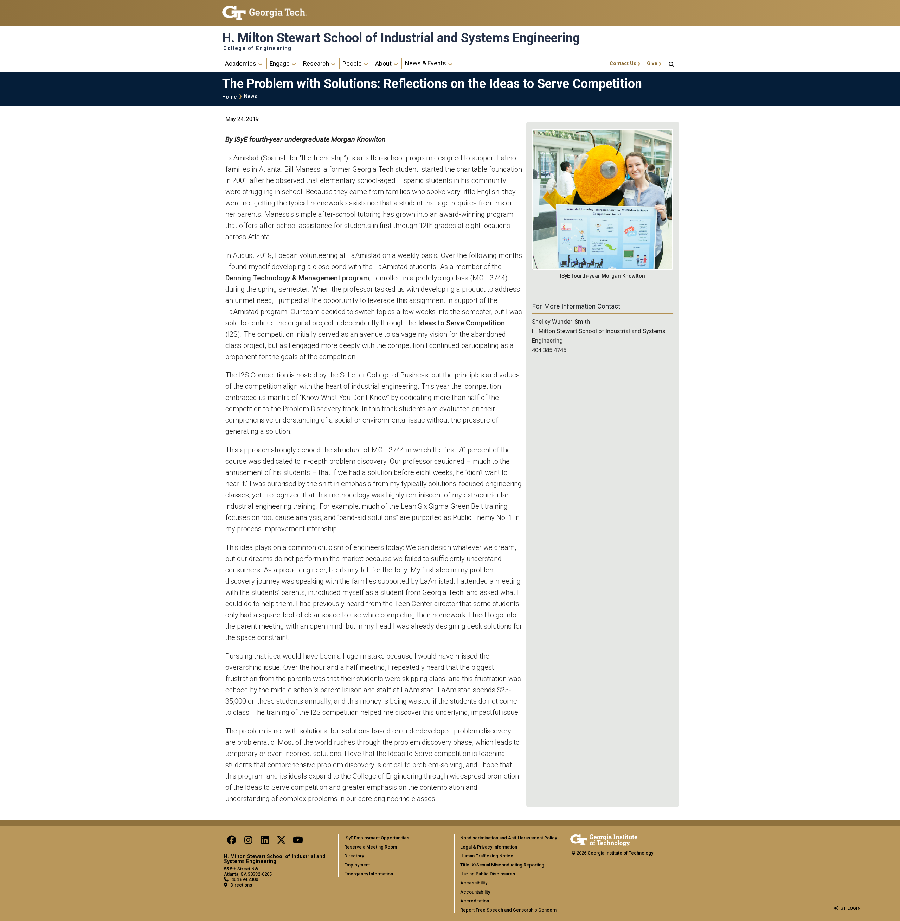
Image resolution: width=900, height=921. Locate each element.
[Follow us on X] (281, 841)
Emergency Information (368, 873)
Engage (280, 63)
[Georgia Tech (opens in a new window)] (603, 839)
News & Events (425, 63)
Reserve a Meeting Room (370, 847)
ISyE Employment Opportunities (376, 837)
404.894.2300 (244, 879)
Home (229, 97)
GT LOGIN (850, 908)
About (383, 63)
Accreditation (474, 900)
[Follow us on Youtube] (297, 841)
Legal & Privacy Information (488, 847)
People (352, 63)
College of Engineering (257, 48)
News (250, 97)
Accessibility (473, 882)
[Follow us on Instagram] (248, 841)
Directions (241, 885)
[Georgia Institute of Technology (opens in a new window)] (264, 10)
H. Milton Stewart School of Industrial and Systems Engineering (401, 38)
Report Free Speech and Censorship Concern (508, 910)
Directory (354, 855)
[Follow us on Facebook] (231, 841)
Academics (240, 63)
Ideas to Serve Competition (461, 323)
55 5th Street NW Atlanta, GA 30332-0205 (248, 871)
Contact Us (623, 63)
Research (316, 63)
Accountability (475, 892)
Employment (357, 865)
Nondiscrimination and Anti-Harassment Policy (508, 837)
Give (652, 63)
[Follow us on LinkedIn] (264, 841)
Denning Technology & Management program (297, 278)
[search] (671, 64)
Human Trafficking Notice (486, 855)
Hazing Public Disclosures (487, 873)
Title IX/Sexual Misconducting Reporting (502, 865)
